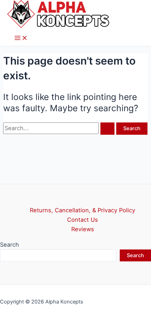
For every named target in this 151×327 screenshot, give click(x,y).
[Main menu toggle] (21, 38)
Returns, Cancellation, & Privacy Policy (82, 210)
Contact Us (82, 219)
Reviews (82, 229)
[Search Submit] (107, 128)
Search (9, 244)
